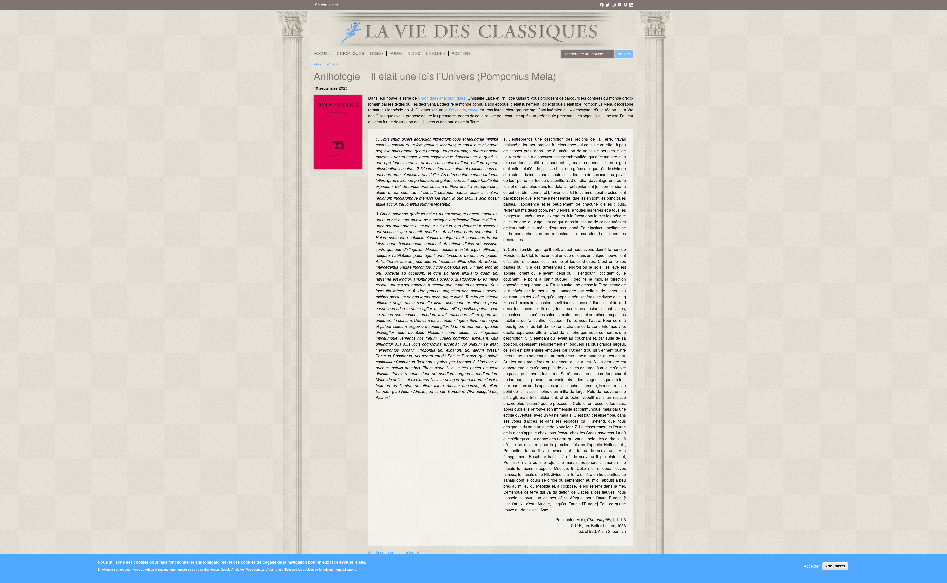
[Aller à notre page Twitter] (608, 4)
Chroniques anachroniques (441, 98)
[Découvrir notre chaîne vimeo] (625, 4)
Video (414, 53)
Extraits (332, 63)
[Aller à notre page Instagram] (614, 4)
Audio (396, 53)
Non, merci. (835, 566)
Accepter (812, 566)
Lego (318, 63)
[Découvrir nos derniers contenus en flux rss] (631, 4)
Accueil (322, 53)
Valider (624, 54)
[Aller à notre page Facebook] (602, 4)
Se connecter (326, 5)
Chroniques (350, 53)
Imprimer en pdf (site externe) (393, 552)
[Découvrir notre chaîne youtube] (620, 4)
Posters (461, 53)
